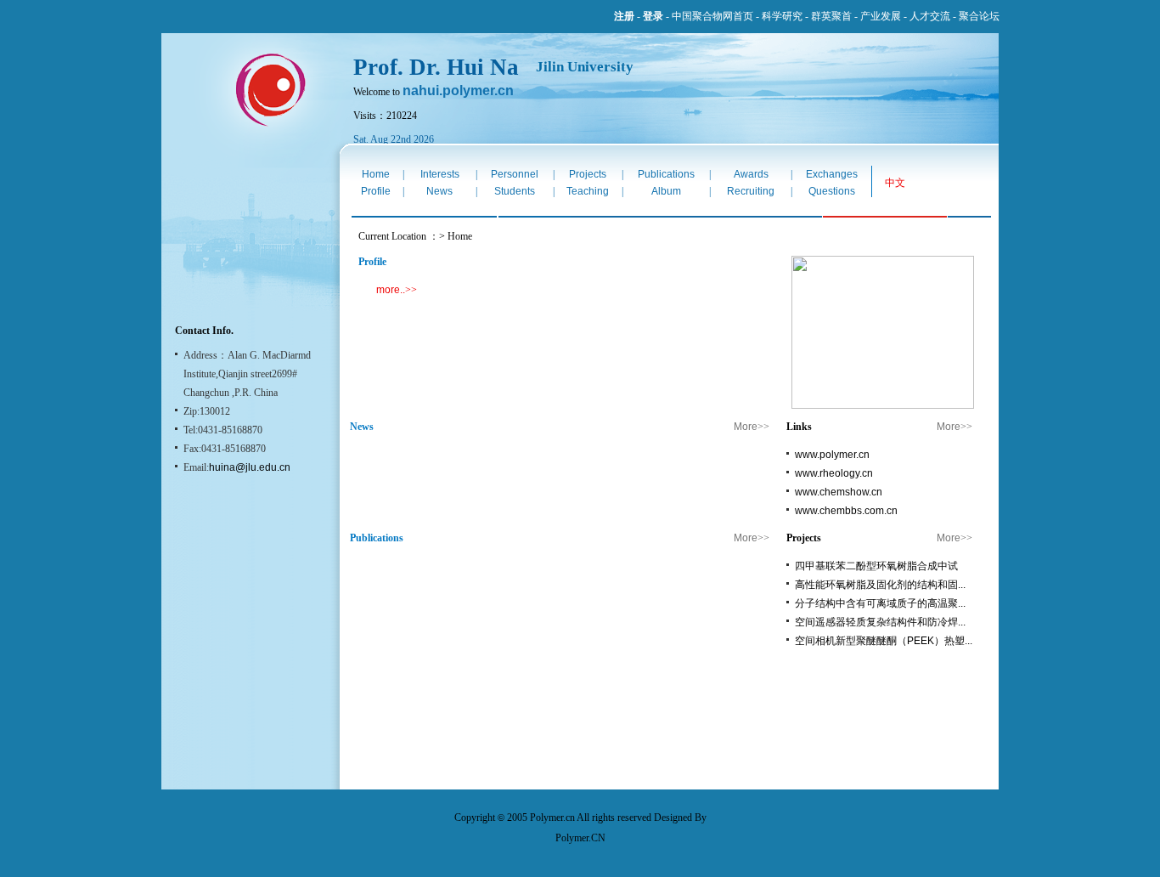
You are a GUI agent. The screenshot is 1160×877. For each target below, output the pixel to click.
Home (376, 174)
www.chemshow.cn (838, 492)
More (745, 427)
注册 (624, 16)
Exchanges (832, 174)
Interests (439, 174)
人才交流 (929, 16)
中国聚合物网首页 (712, 16)
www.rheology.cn (834, 473)
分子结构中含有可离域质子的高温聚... (880, 603)
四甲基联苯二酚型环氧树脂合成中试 (876, 566)
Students (514, 191)
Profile (376, 191)
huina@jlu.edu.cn (249, 467)
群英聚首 (831, 16)
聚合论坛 (979, 16)
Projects (587, 174)
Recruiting (750, 191)
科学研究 (782, 16)
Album (666, 191)
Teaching (587, 191)
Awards (751, 174)
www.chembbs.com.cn (846, 511)
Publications (666, 174)
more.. (390, 290)
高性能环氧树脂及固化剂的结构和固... (880, 585)
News (439, 191)
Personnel (514, 174)
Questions (831, 191)
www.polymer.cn (832, 455)
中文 (895, 183)
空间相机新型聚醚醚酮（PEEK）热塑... (883, 641)
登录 (653, 16)
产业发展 (880, 16)
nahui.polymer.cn (458, 90)
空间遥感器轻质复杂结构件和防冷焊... (880, 622)
